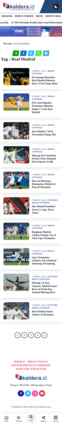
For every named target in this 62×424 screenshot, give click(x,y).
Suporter (37, 73)
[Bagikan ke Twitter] (31, 53)
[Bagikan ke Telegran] (46, 53)
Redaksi (19, 361)
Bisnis (39, 16)
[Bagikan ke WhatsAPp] (39, 53)
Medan (51, 71)
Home (6, 421)
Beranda (7, 43)
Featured (53, 200)
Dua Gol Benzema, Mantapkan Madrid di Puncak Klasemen (43, 184)
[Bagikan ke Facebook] (24, 53)
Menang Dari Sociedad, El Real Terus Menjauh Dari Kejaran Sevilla (44, 158)
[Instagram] (34, 393)
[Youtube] (41, 393)
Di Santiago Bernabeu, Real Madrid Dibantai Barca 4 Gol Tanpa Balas (45, 80)
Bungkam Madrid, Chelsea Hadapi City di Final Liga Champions (44, 235)
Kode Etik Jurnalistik (31, 369)
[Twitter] (27, 393)
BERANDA (7, 16)
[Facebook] (20, 393)
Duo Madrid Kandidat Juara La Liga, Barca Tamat (43, 209)
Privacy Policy (38, 361)
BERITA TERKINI (24, 16)
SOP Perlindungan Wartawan (31, 365)
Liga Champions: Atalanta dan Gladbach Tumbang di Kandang (44, 260)
